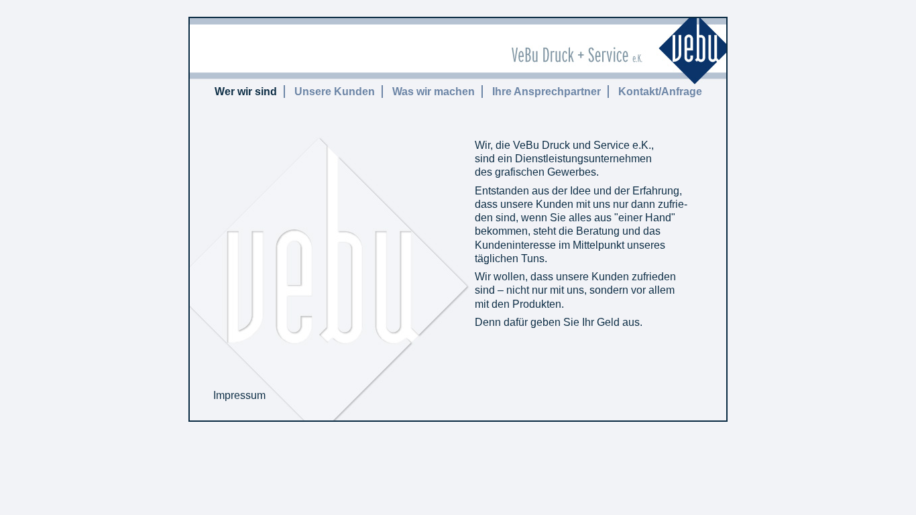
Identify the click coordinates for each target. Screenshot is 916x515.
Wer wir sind (246, 91)
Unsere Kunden (334, 91)
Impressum (239, 395)
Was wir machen (433, 91)
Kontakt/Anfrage (660, 91)
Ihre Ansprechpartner (546, 91)
